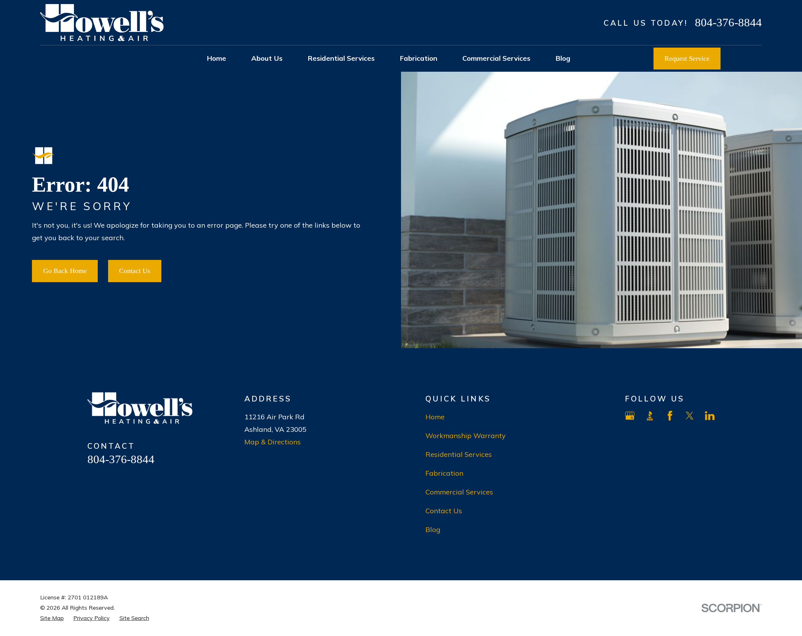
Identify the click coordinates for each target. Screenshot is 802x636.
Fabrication (444, 473)
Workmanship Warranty (465, 435)
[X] (690, 416)
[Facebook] (670, 416)
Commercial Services (459, 492)
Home (435, 416)
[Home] (102, 22)
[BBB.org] (650, 416)
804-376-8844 (728, 22)
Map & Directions (272, 441)
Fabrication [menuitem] (418, 58)
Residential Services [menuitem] (341, 58)
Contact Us (134, 271)
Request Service (687, 58)
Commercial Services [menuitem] (496, 58)
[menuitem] (52, 618)
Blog (432, 529)
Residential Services (458, 454)
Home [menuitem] (216, 58)
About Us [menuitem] (267, 58)
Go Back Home (65, 271)
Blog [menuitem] (562, 58)
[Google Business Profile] (630, 416)
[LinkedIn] (710, 416)
